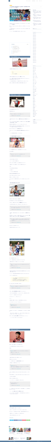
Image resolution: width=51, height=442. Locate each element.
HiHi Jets (35, 67)
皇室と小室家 (35, 113)
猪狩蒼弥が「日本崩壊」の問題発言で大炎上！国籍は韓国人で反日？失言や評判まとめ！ (37, 12)
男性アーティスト (35, 110)
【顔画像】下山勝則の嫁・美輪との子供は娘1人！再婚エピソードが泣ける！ (37, 18)
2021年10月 (35, 47)
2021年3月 (35, 57)
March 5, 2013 (18, 385)
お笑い (34, 71)
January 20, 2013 (18, 115)
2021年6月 (35, 53)
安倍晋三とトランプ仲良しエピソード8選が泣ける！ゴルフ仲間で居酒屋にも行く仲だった (37, 15)
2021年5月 (35, 54)
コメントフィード (35, 122)
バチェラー (35, 86)
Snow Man (35, 68)
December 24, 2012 (19, 209)
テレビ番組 (35, 83)
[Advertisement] (20, 37)
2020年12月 (35, 60)
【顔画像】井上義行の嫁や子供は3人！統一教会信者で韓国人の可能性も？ (37, 21)
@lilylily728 (12, 365)
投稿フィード (34, 121)
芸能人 (34, 116)
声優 (34, 92)
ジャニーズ (35, 80)
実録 (34, 98)
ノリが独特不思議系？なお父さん (16, 48)
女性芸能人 (35, 95)
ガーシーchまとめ (36, 77)
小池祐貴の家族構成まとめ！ (16, 46)
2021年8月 (35, 50)
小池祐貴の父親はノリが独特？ (16, 47)
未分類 (34, 104)
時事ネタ (35, 101)
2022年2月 (35, 41)
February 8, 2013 (18, 267)
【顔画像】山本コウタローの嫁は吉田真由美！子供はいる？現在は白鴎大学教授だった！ (37, 24)
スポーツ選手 (11, 5)
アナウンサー (35, 74)
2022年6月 (35, 35)
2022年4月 (35, 38)
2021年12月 (35, 44)
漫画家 (34, 107)
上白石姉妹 (35, 89)
